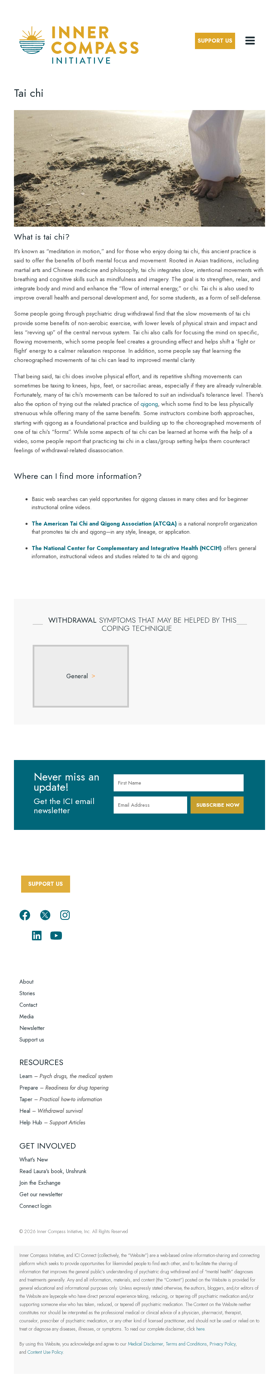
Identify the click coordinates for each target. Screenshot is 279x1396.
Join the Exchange (40, 1183)
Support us (31, 1040)
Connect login (35, 1206)
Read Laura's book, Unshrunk (52, 1171)
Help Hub (30, 1122)
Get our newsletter (41, 1194)
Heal (24, 1111)
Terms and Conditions (186, 1343)
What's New (33, 1160)
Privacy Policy (222, 1343)
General (77, 676)
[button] (251, 40)
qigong (149, 404)
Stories (27, 993)
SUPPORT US (45, 884)
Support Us (215, 41)
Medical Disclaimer (145, 1343)
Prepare (28, 1088)
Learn (25, 1076)
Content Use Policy (45, 1352)
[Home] (78, 44)
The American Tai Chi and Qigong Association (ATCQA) (104, 524)
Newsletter (32, 1028)
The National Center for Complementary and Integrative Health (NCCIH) (127, 548)
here (200, 1328)
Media (26, 1016)
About (26, 982)
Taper (25, 1099)
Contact (28, 1005)
